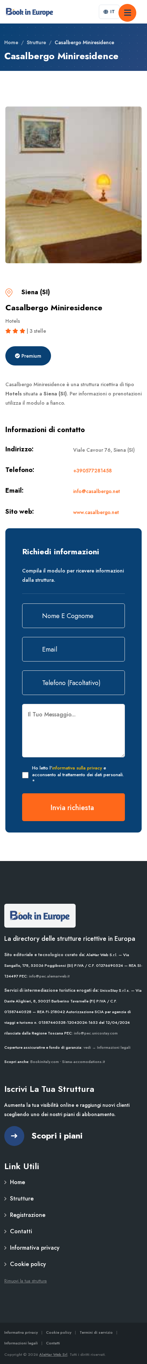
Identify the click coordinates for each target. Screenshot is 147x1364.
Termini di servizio (96, 1332)
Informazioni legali (21, 1343)
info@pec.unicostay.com (96, 1033)
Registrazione (27, 1215)
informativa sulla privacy (77, 767)
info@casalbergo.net (96, 491)
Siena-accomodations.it (83, 1061)
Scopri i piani (56, 1135)
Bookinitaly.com (44, 1061)
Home (11, 42)
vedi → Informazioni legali (107, 1047)
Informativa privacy (35, 1248)
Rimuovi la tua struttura (25, 1281)
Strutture (36, 42)
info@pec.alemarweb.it (49, 976)
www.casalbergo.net (96, 512)
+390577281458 (92, 470)
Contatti (21, 1231)
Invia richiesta (72, 808)
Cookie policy (28, 1264)
